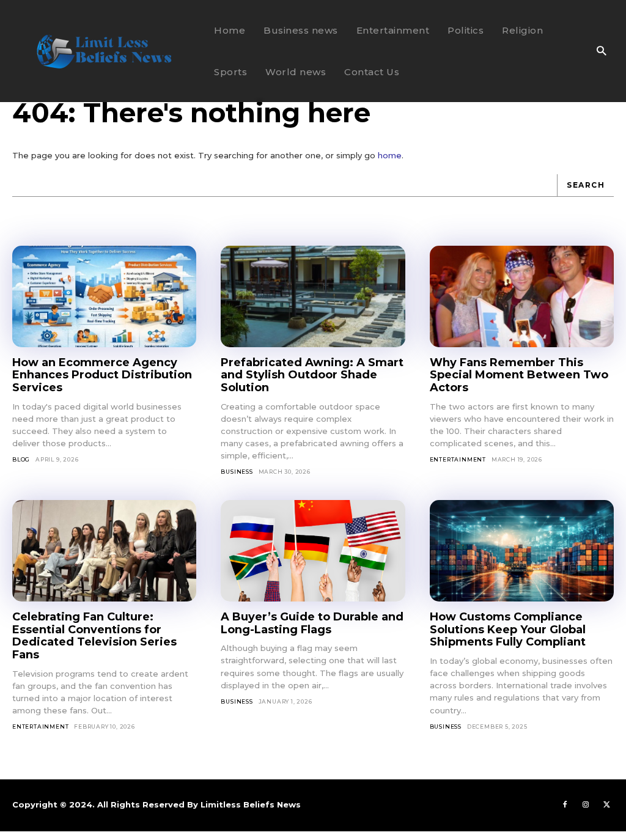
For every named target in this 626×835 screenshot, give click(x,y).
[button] (601, 51)
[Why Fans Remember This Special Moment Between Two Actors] (522, 296)
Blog (21, 459)
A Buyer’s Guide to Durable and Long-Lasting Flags (312, 623)
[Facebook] (565, 805)
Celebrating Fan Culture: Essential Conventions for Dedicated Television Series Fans (94, 635)
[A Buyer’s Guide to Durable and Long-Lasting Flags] (313, 550)
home (390, 155)
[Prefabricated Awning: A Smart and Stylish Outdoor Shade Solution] (313, 296)
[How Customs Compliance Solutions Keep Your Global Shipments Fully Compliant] (522, 550)
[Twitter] (606, 805)
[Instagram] (585, 805)
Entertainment (458, 459)
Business (236, 471)
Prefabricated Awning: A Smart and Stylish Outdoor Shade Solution (312, 375)
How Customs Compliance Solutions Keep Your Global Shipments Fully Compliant (508, 629)
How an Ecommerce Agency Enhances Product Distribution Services (102, 375)
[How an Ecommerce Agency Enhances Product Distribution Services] (104, 296)
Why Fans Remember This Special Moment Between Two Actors (519, 375)
